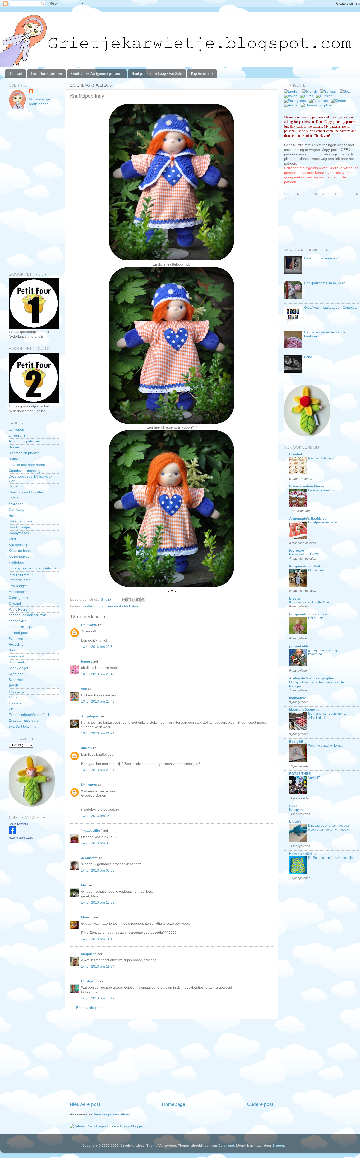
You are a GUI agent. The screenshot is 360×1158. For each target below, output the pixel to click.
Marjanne (88, 954)
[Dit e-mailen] (124, 599)
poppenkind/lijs (20, 627)
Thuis (13, 697)
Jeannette (89, 858)
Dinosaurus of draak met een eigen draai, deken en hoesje (328, 827)
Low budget (18, 586)
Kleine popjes (19, 556)
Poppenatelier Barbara (307, 566)
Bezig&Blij (297, 742)
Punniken (16, 638)
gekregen (16, 504)
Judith (86, 748)
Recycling (16, 644)
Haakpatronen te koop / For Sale (157, 73)
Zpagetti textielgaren (24, 720)
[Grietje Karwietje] (12, 833)
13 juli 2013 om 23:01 (98, 770)
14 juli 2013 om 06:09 (98, 843)
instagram (296, 810)
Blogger (278, 1145)
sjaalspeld (16, 656)
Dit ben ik (16, 486)
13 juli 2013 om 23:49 (98, 816)
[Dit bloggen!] (128, 599)
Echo (308, 357)
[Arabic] (292, 105)
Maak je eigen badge (21, 837)
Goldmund (226, 1145)
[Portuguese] (296, 101)
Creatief (295, 454)
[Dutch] (307, 96)
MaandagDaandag (304, 709)
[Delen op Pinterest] (142, 599)
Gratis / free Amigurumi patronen (96, 73)
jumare (86, 661)
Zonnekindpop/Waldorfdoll (29, 715)
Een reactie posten (90, 1008)
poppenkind (18, 621)
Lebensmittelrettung (322, 490)
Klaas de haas (20, 551)
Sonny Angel (18, 668)
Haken (14, 516)
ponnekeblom (300, 646)
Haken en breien (21, 521)
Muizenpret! (316, 570)
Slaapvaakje (18, 662)
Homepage (173, 1104)
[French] (310, 91)
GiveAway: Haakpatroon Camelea (330, 307)
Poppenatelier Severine (308, 614)
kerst (12, 539)
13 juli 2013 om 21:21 (98, 733)
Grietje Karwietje (18, 823)
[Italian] (291, 96)
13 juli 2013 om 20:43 (98, 674)
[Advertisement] (171, 1060)
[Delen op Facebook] (138, 599)
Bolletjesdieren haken (323, 522)
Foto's (13, 498)
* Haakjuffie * (92, 830)
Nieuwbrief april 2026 (304, 554)
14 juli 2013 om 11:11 (97, 939)
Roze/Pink (315, 618)
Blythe (13, 459)
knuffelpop (90, 606)
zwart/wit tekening (22, 726)
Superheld (16, 680)
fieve (293, 806)
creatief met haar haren (27, 465)
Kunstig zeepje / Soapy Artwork (33, 568)
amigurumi (17, 435)
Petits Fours (18, 609)
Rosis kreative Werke (306, 486)
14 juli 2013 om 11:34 (97, 966)
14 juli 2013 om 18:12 (98, 998)
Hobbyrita (89, 981)
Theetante (16, 691)
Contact (16, 73)
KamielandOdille (303, 854)
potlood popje (19, 633)
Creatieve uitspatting (24, 471)
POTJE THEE (300, 774)
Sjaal (12, 650)
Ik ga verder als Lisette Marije (310, 602)
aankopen (16, 429)
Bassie (14, 447)
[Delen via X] (133, 599)
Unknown (89, 625)
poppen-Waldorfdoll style (119, 606)
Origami (15, 603)
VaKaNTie (315, 778)
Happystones (19, 533)
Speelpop (16, 674)
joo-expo (296, 550)
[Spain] (347, 91)
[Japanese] (319, 101)
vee (84, 689)
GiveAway (16, 510)
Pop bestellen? (202, 73)
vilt (11, 709)
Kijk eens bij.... (20, 545)
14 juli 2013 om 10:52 (98, 902)
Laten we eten (20, 580)
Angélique (90, 716)
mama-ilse (297, 698)
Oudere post (260, 1104)
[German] (329, 91)
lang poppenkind (21, 574)
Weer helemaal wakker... (325, 745)
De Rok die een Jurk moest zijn (330, 858)
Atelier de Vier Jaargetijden (311, 678)
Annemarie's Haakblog (308, 518)
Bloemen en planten (24, 453)
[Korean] (339, 101)
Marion (87, 917)
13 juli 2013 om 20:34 (98, 647)
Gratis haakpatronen (46, 73)
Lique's (295, 821)
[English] (292, 91)
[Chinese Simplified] (318, 105)
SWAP (13, 685)
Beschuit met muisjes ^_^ (323, 258)
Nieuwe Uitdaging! (321, 458)
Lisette (295, 598)
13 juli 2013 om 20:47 (98, 701)
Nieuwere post (85, 1104)
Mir (83, 885)
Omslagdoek (18, 598)
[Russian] (325, 96)
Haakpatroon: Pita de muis (324, 283)
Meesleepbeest (20, 592)
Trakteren (16, 703)
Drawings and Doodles (26, 492)
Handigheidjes (20, 527)
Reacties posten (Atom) (112, 1114)
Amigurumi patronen (24, 441)
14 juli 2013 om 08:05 (98, 870)
